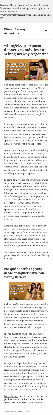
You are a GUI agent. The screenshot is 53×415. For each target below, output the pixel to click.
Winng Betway (11, 396)
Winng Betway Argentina (15, 31)
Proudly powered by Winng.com (16, 411)
